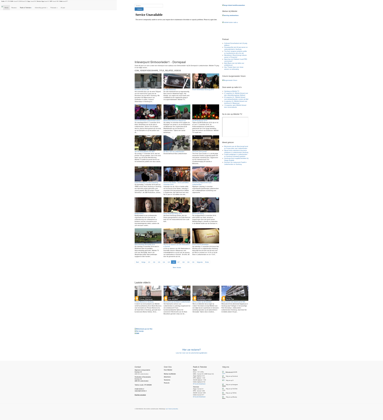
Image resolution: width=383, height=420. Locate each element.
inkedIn (231, 372)
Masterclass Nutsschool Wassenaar (174, 120)
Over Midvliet (168, 370)
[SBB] (137, 333)
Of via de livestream (199, 384)
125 (168, 262)
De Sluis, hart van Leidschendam (173, 151)
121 (149, 262)
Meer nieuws (177, 267)
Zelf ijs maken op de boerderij (201, 302)
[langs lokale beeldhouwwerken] (233, 5)
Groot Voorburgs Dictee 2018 (172, 213)
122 (154, 262)
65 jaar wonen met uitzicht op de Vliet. (233, 302)
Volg (227, 388)
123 (159, 262)
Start (137, 262)
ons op (230, 388)
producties (172, 409)
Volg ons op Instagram (232, 384)
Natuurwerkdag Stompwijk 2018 (145, 244)
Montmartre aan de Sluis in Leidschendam (177, 302)
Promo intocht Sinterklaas (200, 244)
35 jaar (63, 8)
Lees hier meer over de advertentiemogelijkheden (191, 353)
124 (164, 262)
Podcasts (53, 8)
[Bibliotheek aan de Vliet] (143, 329)
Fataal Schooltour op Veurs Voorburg (146, 182)
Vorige (143, 262)
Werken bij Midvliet (170, 374)
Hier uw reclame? (191, 349)
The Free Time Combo (199, 151)
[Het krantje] (139, 331)
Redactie (166, 383)
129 (188, 262)
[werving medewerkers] (230, 15)
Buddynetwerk (139, 213)
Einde (207, 262)
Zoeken (139, 9)
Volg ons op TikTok (231, 393)
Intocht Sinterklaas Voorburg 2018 (203, 89)
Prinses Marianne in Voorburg (144, 302)
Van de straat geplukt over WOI (144, 151)
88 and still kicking (198, 213)
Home (6, 8)
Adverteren (167, 377)
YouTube (234, 388)
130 (193, 262)
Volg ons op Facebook (231, 376)
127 (178, 262)
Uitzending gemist (40, 8)
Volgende (200, 262)
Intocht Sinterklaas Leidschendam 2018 (147, 120)
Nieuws (13, 8)
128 (183, 262)
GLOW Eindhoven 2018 (199, 120)
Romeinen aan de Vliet (142, 89)
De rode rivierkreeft (169, 89)
